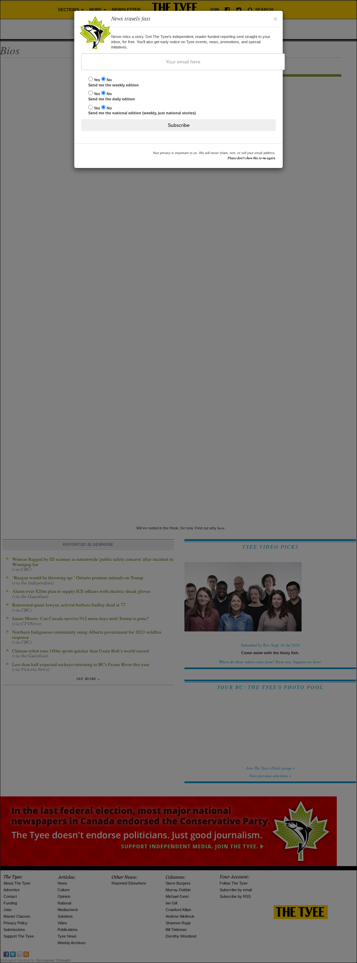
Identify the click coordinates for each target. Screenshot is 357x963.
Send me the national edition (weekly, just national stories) (142, 110)
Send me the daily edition (111, 96)
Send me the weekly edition (113, 82)
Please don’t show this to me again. (252, 158)
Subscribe (179, 125)
